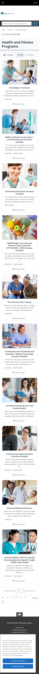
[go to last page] (3, 597)
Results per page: (9, 591)
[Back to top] (19, 624)
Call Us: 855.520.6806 (11, 34)
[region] (18, 653)
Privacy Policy (18, 655)
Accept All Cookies (18, 661)
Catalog (10, 55)
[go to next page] (7, 597)
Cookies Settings (18, 666)
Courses (9, 30)
